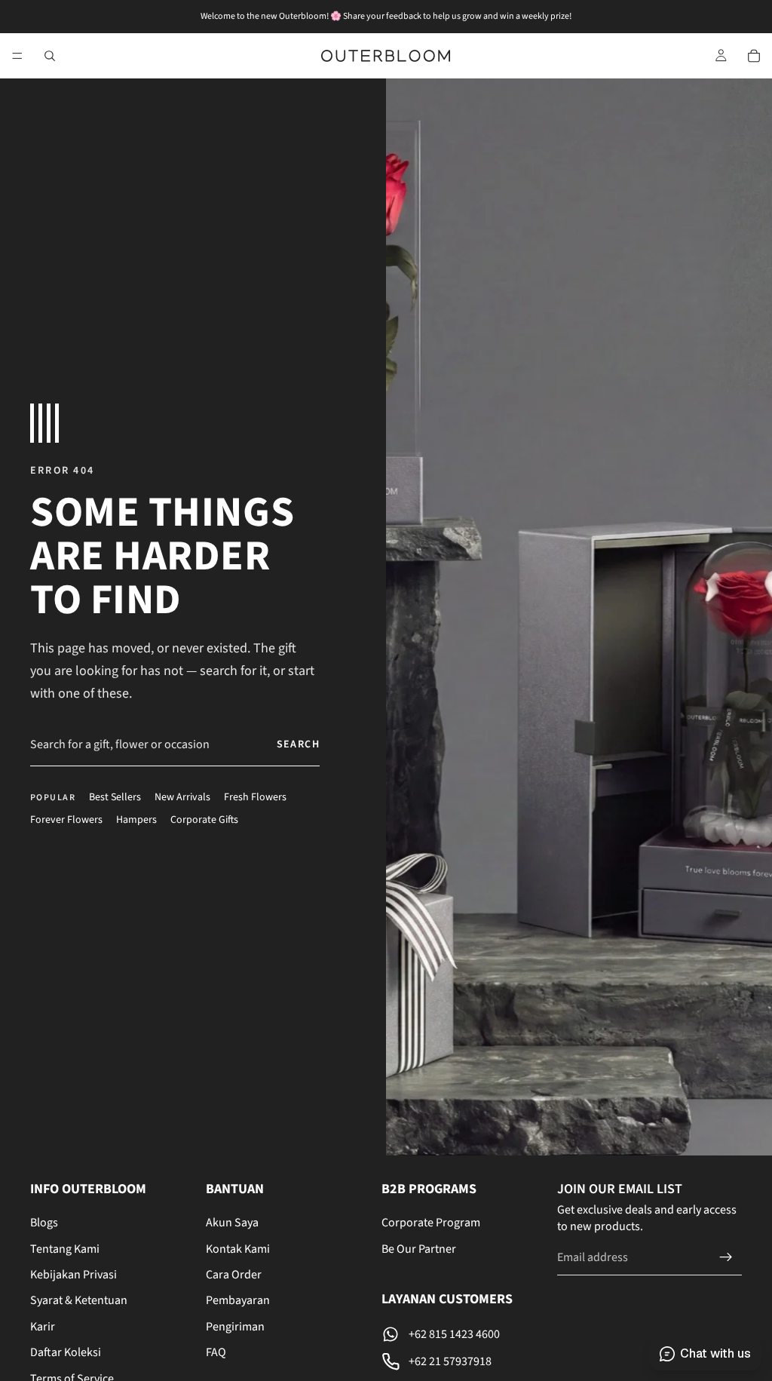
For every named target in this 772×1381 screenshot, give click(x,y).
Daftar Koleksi (65, 1352)
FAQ (216, 1352)
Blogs (44, 1222)
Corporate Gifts (204, 820)
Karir (42, 1326)
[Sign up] (726, 1257)
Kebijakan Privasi (73, 1274)
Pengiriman (235, 1326)
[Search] (49, 55)
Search (298, 744)
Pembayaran (238, 1301)
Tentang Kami (65, 1249)
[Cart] (753, 55)
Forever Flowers (66, 820)
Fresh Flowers (255, 797)
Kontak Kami (238, 1249)
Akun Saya (232, 1222)
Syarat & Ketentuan (78, 1301)
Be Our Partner (418, 1249)
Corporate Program (430, 1222)
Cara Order (234, 1274)
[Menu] (17, 55)
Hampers (136, 820)
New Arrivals (182, 797)
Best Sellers (115, 797)
